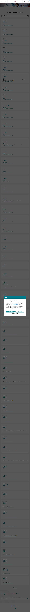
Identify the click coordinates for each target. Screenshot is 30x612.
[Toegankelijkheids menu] (29, 0)
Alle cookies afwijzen (15, 313)
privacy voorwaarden (15, 304)
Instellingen (20, 311)
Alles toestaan (10, 311)
